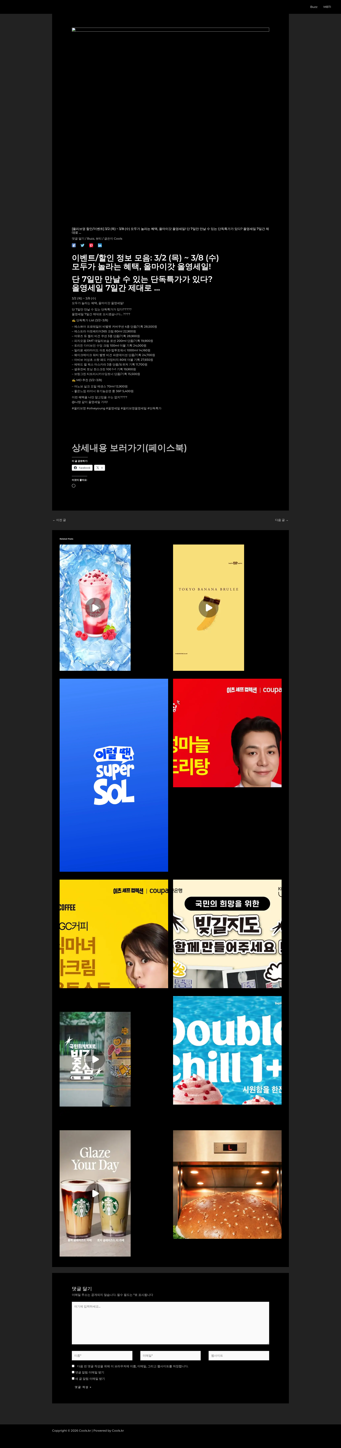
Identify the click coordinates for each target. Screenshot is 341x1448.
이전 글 (59, 520)
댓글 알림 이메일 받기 (89, 1372)
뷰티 (99, 238)
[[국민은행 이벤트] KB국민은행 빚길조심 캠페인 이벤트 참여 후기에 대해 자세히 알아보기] (95, 1059)
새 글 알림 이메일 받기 (90, 1379)
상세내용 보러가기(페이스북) (129, 447)
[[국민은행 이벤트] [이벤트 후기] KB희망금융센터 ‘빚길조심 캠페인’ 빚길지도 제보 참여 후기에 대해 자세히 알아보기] (227, 933)
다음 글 (282, 520)
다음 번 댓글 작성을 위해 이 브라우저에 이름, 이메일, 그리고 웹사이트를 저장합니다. (132, 1366)
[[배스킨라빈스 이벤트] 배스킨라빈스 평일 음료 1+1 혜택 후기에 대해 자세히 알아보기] (227, 1050)
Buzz (90, 238)
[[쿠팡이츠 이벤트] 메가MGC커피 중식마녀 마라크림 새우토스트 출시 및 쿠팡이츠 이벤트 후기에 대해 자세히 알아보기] (114, 933)
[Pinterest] (91, 245)
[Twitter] (82, 245)
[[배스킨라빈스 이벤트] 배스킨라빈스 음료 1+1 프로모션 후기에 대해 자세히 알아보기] (95, 607)
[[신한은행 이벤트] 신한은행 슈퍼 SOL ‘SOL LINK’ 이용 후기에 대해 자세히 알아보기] (114, 775)
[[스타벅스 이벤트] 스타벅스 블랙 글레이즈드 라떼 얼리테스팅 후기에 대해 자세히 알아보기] (95, 1193)
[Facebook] (74, 245)
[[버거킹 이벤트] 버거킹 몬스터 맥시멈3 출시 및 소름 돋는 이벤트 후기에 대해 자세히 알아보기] (227, 1184)
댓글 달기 (78, 238)
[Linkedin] (100, 245)
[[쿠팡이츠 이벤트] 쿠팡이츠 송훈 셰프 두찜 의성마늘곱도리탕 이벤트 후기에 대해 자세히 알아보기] (227, 733)
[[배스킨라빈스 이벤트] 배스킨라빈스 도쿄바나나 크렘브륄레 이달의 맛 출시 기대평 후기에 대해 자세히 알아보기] (208, 607)
